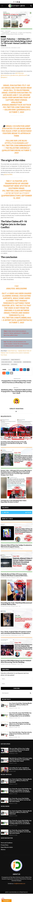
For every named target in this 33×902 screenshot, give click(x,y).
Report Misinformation (7, 847)
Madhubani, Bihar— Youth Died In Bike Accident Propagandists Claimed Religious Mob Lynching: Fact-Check (16, 391)
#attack (27, 105)
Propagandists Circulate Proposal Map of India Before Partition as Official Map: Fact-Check (16, 381)
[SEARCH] (30, 693)
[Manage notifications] (3, 899)
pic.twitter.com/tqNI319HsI (16, 107)
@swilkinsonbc (14, 75)
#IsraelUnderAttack (12, 105)
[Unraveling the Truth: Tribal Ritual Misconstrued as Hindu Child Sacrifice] (16, 590)
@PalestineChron (5, 75)
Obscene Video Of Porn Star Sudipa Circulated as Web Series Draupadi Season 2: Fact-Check (19, 750)
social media (14, 364)
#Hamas (23, 301)
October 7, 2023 (16, 112)
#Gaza (8, 131)
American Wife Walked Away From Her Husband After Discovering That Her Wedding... (16, 661)
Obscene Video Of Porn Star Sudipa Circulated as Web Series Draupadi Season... (16, 546)
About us (3, 849)
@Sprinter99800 (8, 174)
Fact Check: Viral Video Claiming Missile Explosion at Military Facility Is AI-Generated (20, 705)
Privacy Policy (4, 845)
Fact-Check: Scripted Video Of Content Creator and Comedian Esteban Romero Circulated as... (16, 632)
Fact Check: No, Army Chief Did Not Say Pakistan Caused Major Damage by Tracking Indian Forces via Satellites (20, 714)
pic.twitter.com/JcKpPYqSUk (16, 191)
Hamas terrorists (15, 359)
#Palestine (16, 102)
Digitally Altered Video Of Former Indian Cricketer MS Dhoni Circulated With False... (14, 574)
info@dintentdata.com (19, 883)
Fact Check (3, 36)
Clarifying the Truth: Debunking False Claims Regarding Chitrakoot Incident (13, 501)
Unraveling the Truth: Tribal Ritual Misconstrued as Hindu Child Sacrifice (20, 768)
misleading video (5, 364)
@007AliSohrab (19, 73)
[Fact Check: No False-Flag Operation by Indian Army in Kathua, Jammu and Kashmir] (4, 734)
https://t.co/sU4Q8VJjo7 (16, 143)
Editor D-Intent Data (6, 47)
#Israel (23, 100)
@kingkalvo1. (4, 77)
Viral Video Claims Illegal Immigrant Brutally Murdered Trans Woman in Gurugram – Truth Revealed (14, 443)
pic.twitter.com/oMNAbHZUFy (16, 145)
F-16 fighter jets (5, 359)
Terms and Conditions (6, 842)
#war (17, 100)
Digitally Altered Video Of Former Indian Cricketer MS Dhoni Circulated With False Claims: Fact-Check (20, 760)
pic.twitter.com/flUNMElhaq (16, 318)
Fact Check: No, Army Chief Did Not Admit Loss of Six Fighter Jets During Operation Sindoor (19, 724)
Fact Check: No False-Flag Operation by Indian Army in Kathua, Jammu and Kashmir (20, 734)
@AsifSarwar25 (23, 75)
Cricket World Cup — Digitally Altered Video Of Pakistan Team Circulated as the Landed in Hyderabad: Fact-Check (16, 353)
